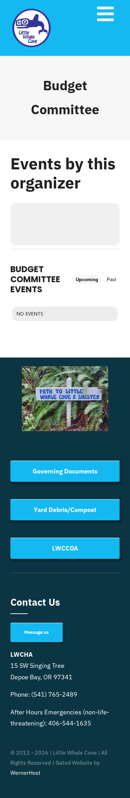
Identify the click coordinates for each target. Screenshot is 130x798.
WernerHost (25, 772)
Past (111, 279)
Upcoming (87, 279)
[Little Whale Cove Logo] (31, 10)
